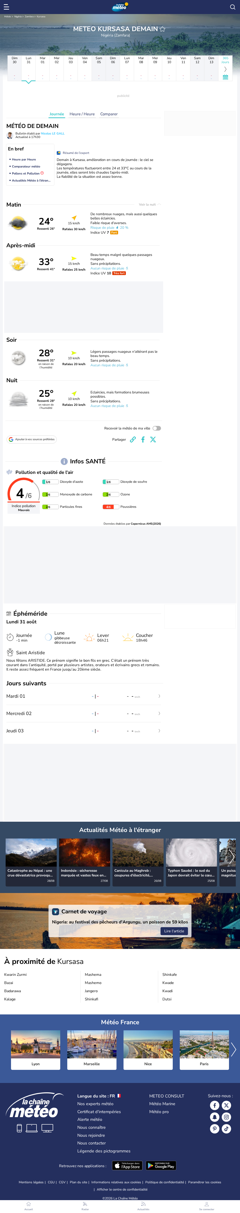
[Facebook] (214, 1105)
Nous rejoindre (91, 1135)
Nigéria (18, 16)
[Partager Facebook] (143, 439)
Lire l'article (174, 931)
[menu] (7, 7)
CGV (62, 1182)
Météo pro (159, 1112)
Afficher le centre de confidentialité (122, 1189)
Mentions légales (31, 1182)
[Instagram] (226, 1117)
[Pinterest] (214, 1128)
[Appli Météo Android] (161, 1166)
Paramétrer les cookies (204, 1182)
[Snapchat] (214, 1117)
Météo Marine (162, 1104)
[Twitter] (226, 1105)
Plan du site (78, 1182)
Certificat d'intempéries (99, 1112)
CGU (51, 1182)
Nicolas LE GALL (52, 133)
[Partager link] (133, 439)
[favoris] (162, 29)
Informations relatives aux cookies (116, 1182)
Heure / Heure (82, 114)
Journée (57, 114)
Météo (7, 16)
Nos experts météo (95, 1104)
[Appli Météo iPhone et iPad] (127, 1166)
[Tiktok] (226, 1128)
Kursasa (41, 16)
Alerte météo (89, 1119)
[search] (232, 7)
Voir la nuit (148, 204)
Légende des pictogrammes (104, 1151)
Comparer (109, 114)
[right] (232, 857)
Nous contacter (91, 1143)
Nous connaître (91, 1127)
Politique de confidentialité (164, 1182)
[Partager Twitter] (153, 439)
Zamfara (29, 16)
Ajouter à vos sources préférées (35, 439)
